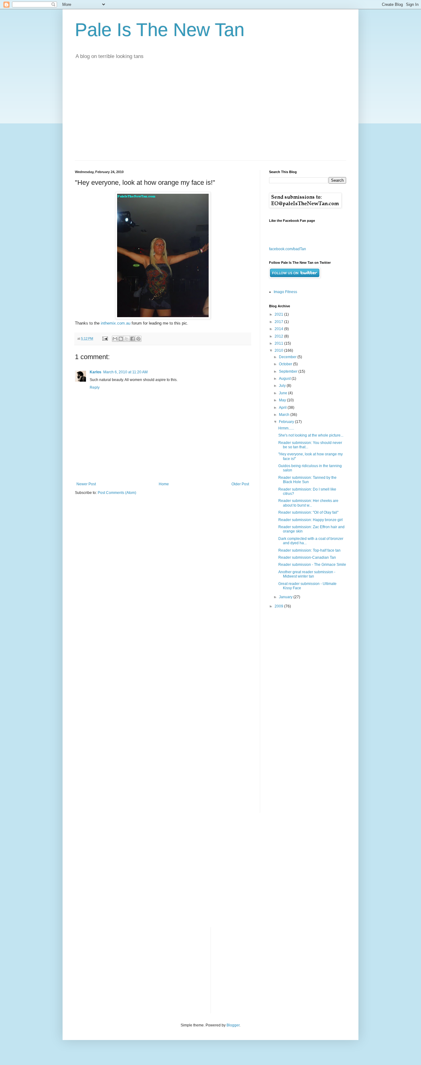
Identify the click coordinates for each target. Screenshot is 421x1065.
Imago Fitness (285, 292)
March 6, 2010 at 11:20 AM (125, 372)
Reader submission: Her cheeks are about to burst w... (308, 503)
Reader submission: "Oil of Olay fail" (308, 512)
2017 (279, 322)
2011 (279, 343)
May (283, 400)
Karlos (95, 372)
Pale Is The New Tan (159, 29)
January (286, 597)
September (288, 371)
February (287, 422)
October (286, 364)
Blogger (233, 1025)
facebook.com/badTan (287, 249)
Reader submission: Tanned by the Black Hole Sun (307, 479)
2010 (279, 350)
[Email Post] (105, 338)
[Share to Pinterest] (138, 339)
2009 (279, 606)
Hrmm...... (286, 428)
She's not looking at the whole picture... (310, 435)
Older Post (240, 484)
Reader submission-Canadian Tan (307, 557)
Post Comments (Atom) (117, 493)
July (283, 385)
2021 (279, 314)
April (283, 407)
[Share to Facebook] (132, 339)
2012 (279, 336)
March (284, 414)
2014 (279, 329)
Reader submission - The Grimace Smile (312, 564)
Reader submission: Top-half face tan (309, 550)
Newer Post (86, 484)
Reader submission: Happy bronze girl (310, 520)
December (288, 357)
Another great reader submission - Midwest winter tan (306, 574)
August (285, 378)
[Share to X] (127, 339)
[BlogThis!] (121, 339)
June (283, 393)
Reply (95, 387)
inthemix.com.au (115, 323)
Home (164, 484)
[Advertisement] (210, 114)
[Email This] (115, 339)
